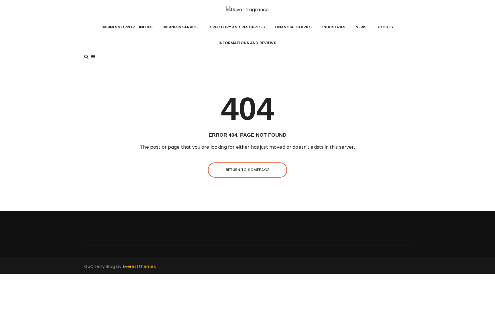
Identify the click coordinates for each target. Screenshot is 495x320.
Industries (334, 27)
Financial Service (294, 27)
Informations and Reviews (247, 43)
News (361, 27)
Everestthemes (139, 266)
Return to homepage (247, 169)
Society (385, 27)
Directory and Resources (237, 27)
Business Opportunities (127, 27)
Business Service (180, 27)
